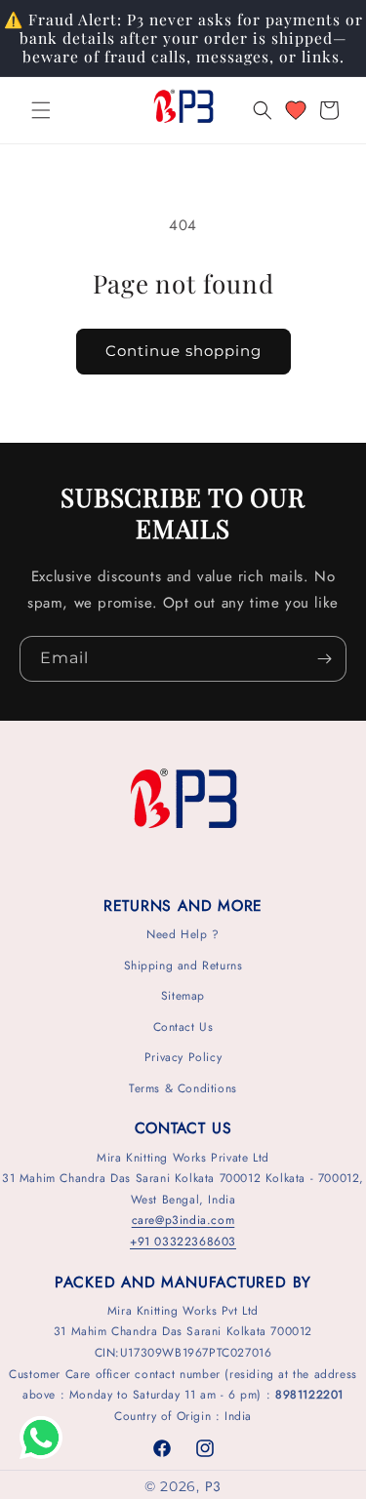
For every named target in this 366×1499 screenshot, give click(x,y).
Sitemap (183, 996)
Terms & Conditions (183, 1088)
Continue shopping (183, 350)
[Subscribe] (324, 659)
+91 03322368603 (183, 1241)
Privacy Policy (183, 1057)
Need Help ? (183, 934)
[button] (41, 110)
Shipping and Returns (183, 965)
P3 (213, 1486)
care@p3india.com (183, 1220)
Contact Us (183, 1027)
